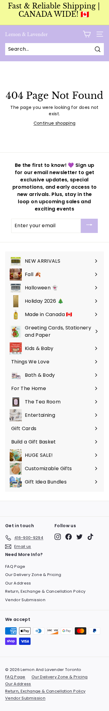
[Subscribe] (89, 226)
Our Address (18, 583)
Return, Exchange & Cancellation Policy (45, 591)
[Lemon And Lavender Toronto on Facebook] (68, 537)
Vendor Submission (25, 600)
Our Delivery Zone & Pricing (33, 575)
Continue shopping (55, 123)
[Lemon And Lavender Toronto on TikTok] (90, 537)
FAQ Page (15, 566)
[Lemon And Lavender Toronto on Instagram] (57, 537)
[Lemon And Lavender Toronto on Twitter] (79, 537)
